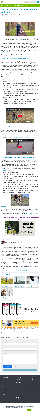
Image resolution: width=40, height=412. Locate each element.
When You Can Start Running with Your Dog (12, 51)
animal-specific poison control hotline (16, 331)
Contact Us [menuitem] (31, 379)
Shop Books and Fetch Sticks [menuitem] (4, 380)
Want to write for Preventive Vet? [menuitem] (34, 382)
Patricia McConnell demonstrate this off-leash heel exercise (17, 105)
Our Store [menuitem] (18, 5)
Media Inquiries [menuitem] (18, 382)
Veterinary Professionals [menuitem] (19, 379)
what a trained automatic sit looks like (21, 137)
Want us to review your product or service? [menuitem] (33, 385)
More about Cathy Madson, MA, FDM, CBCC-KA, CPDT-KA (14, 270)
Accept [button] (29, 409)
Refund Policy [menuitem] (3, 394)
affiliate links (9, 18)
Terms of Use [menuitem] (23, 401)
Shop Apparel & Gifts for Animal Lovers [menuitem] (4, 383)
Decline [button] (33, 409)
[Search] (38, 2)
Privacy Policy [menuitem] (17, 401)
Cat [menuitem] (11, 5)
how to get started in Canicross (32, 213)
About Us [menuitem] (27, 5)
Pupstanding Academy (31, 246)
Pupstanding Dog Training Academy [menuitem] (5, 386)
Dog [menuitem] (5, 5)
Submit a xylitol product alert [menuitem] (34, 388)
